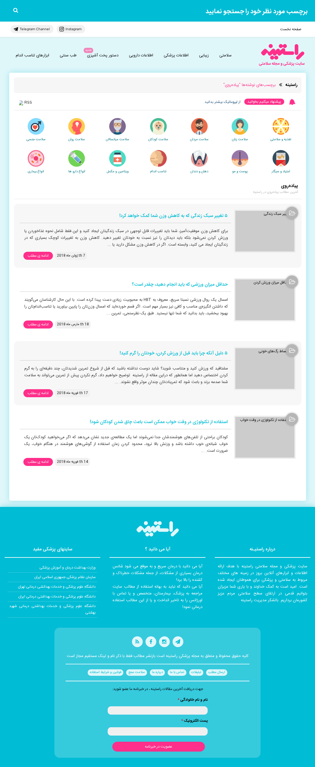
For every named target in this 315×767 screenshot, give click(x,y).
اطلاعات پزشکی (176, 55)
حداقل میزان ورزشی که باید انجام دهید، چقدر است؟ (180, 285)
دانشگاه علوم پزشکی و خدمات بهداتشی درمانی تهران (57, 587)
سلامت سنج (136, 672)
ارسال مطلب (216, 672)
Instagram (74, 29)
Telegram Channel (35, 29)
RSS (28, 102)
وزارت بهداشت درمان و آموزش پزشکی (67, 568)
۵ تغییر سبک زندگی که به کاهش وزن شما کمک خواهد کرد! (173, 216)
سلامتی (225, 55)
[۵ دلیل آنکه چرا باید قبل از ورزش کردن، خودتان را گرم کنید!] (264, 368)
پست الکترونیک (194, 721)
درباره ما (157, 672)
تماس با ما (177, 672)
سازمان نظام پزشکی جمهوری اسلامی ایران (65, 577)
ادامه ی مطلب (38, 256)
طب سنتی (68, 55)
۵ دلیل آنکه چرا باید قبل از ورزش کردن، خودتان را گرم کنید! (174, 353)
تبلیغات (196, 672)
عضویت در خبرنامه (158, 747)
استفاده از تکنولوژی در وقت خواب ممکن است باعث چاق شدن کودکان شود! (159, 422)
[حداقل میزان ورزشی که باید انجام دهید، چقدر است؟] (264, 299)
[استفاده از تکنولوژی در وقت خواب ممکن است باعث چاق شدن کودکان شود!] (264, 437)
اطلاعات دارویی (141, 55)
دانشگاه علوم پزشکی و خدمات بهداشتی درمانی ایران (57, 597)
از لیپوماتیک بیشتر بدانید (223, 102)
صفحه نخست (290, 29)
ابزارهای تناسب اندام (32, 55)
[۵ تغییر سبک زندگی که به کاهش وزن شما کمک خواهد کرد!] (264, 231)
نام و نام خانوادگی (192, 700)
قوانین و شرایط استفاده (105, 672)
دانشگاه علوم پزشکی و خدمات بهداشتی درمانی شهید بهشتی (52, 609)
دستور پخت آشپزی (102, 55)
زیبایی (204, 55)
